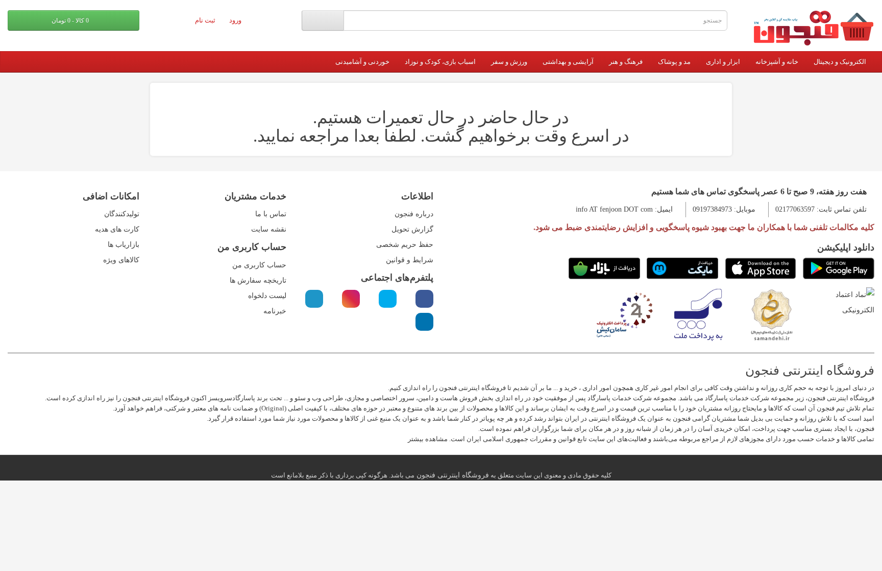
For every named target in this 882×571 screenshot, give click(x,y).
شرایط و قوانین (409, 260)
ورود (236, 20)
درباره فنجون (414, 214)
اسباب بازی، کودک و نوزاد (440, 61)
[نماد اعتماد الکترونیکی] (845, 302)
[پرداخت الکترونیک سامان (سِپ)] (625, 314)
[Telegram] (314, 299)
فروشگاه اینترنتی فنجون (451, 475)
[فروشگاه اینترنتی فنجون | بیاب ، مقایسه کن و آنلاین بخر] (808, 28)
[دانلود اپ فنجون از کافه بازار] (604, 268)
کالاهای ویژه (121, 260)
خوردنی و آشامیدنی (362, 61)
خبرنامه (274, 311)
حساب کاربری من (259, 265)
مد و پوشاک (674, 61)
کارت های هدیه (117, 229)
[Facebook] (424, 299)
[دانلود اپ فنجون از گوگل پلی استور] (838, 268)
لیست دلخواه (267, 296)
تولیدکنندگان (121, 214)
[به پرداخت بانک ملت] (698, 314)
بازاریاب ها (123, 244)
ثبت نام (206, 20)
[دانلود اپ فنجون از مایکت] (682, 268)
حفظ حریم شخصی (404, 244)
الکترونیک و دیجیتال (840, 61)
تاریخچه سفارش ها (258, 280)
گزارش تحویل (412, 229)
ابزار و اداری (723, 61)
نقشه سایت (268, 229)
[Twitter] (388, 299)
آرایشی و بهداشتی (568, 61)
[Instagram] (351, 299)
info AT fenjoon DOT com (614, 209)
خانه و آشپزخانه (776, 61)
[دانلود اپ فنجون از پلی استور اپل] (760, 268)
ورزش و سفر (509, 61)
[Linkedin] (424, 322)
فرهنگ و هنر (626, 61)
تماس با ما (270, 214)
